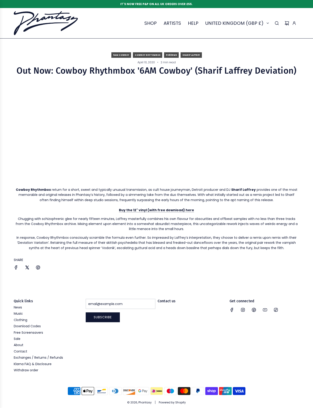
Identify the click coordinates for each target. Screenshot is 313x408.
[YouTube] (265, 310)
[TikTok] (276, 310)
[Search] (277, 23)
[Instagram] (243, 310)
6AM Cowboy (121, 55)
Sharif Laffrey (191, 55)
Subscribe (103, 317)
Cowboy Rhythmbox (147, 55)
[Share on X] (27, 268)
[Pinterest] (254, 310)
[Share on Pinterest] (38, 268)
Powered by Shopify (172, 402)
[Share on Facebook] (16, 268)
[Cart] (287, 23)
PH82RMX (171, 55)
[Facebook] (232, 310)
